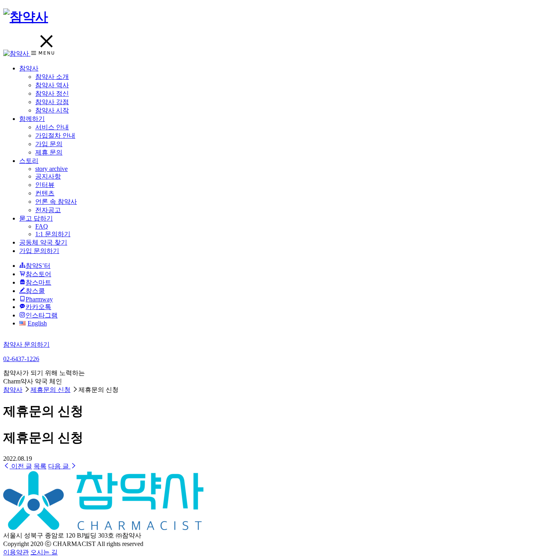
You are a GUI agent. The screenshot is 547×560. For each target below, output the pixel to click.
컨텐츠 (44, 193)
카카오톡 (38, 306)
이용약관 (16, 552)
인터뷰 (44, 184)
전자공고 (48, 210)
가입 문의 (48, 144)
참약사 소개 (52, 76)
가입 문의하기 (39, 250)
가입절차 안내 (55, 135)
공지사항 (48, 176)
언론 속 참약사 (56, 201)
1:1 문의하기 (52, 234)
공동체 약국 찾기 (43, 242)
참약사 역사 (52, 85)
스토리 (28, 160)
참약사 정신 (52, 93)
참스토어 (38, 274)
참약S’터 (38, 265)
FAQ (41, 226)
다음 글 (59, 466)
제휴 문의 (48, 152)
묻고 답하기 (36, 218)
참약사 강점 (52, 101)
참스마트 (38, 282)
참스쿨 (35, 290)
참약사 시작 (52, 110)
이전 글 (21, 466)
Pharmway (39, 299)
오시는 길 (44, 552)
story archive (51, 168)
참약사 (28, 68)
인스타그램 (42, 315)
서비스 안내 (52, 127)
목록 (40, 466)
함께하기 (32, 118)
